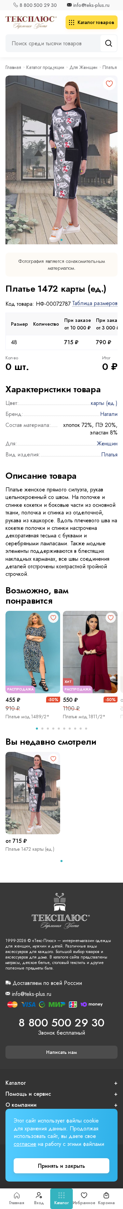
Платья (109, 67)
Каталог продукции (45, 67)
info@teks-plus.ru (91, 5)
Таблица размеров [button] (95, 303)
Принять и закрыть (61, 1166)
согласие (25, 1144)
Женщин (107, 443)
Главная (16, 1203)
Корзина (106, 1203)
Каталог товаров (96, 22)
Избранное (84, 1203)
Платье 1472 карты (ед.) (29, 849)
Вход (39, 1203)
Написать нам (61, 1052)
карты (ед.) (104, 403)
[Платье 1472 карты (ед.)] (32, 793)
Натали (109, 414)
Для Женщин (83, 67)
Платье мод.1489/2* (27, 716)
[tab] (61, 240)
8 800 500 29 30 (38, 5)
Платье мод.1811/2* (84, 716)
